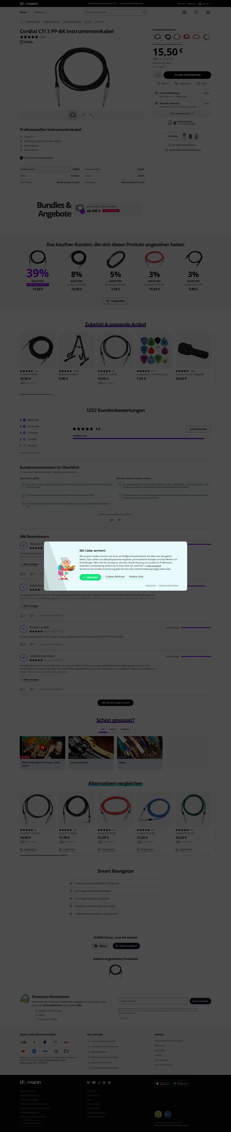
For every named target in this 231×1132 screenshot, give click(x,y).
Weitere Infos (136, 576)
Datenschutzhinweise (168, 585)
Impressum (150, 585)
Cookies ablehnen (115, 576)
